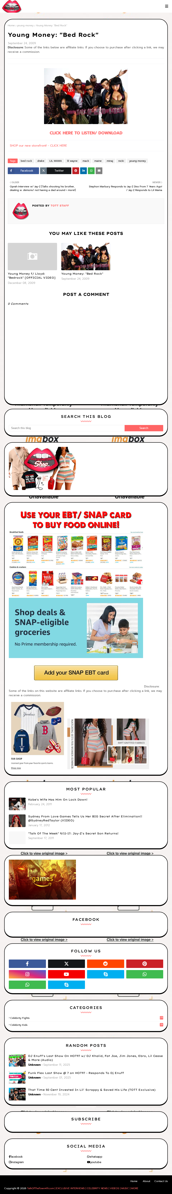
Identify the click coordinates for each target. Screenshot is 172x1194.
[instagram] (27, 974)
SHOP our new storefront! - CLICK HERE (38, 145)
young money (25, 25)
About (146, 1181)
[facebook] (27, 964)
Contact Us (161, 1181)
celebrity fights (86, 1018)
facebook (16, 1157)
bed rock (26, 161)
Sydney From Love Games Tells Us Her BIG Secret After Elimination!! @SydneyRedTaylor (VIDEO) (85, 818)
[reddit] (105, 964)
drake (40, 161)
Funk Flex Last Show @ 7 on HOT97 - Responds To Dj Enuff (76, 1073)
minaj (110, 161)
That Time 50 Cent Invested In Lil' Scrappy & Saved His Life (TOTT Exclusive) (91, 1089)
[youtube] (66, 974)
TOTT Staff (59, 205)
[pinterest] (144, 964)
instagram (17, 1162)
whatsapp (95, 1157)
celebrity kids (86, 1025)
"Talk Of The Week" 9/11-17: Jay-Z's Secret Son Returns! (73, 833)
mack (86, 161)
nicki (121, 161)
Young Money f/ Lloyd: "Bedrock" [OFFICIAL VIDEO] (32, 275)
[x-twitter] (66, 964)
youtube (95, 1162)
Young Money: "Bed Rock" (82, 273)
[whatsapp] (144, 974)
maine (98, 161)
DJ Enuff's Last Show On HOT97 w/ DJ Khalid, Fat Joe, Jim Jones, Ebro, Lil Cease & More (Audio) (95, 1058)
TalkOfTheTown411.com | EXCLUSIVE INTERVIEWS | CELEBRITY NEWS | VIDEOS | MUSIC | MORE (82, 1188)
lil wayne (72, 161)
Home (11, 25)
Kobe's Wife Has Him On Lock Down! (57, 799)
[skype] (105, 974)
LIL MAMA (56, 161)
